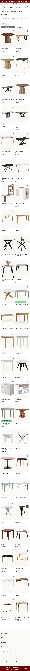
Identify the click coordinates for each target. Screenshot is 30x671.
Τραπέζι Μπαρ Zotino (19, 203)
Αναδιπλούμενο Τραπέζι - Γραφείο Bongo (6, 449)
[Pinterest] (23, 661)
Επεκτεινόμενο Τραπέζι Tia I (21, 352)
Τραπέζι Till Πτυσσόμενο (20, 497)
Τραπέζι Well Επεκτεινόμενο (7, 328)
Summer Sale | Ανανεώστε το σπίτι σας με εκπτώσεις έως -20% (15, 1)
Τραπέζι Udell (18, 279)
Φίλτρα (7, 27)
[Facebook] (6, 661)
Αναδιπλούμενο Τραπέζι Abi (7, 203)
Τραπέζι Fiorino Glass (5, 151)
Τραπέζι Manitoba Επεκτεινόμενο (19, 125)
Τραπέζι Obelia (18, 593)
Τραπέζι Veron (4, 497)
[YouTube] (17, 661)
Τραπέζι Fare (18, 376)
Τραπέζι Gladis (4, 568)
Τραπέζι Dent (18, 423)
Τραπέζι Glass (4, 304)
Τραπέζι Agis (18, 448)
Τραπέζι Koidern (4, 74)
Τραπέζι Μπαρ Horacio (5, 617)
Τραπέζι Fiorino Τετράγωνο (21, 73)
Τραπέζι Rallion (4, 544)
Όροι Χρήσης (9, 667)
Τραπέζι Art (17, 473)
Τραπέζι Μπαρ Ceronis (5, 399)
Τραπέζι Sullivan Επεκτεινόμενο (7, 178)
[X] (13, 661)
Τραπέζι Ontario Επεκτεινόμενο (7, 124)
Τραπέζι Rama (18, 48)
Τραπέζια (19, 11)
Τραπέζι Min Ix (4, 352)
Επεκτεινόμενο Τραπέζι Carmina (7, 279)
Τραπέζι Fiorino (18, 178)
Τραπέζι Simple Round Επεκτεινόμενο (5, 424)
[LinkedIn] (20, 661)
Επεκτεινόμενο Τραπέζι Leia (21, 254)
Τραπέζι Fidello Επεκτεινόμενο (21, 229)
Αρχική (2, 11)
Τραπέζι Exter (18, 544)
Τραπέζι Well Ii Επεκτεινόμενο (21, 328)
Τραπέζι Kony (4, 229)
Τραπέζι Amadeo (4, 473)
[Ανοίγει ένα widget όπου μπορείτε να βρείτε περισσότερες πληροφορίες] (24, 668)
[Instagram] (10, 661)
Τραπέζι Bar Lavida (19, 568)
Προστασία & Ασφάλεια (18, 667)
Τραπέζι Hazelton (5, 48)
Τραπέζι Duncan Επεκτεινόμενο (7, 99)
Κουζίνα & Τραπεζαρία (10, 11)
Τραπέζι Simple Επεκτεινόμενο (21, 304)
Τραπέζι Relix (18, 521)
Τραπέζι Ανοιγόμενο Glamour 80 (22, 617)
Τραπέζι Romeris (19, 399)
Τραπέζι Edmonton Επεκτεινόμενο (19, 152)
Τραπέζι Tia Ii (3, 376)
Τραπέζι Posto (4, 521)
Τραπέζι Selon (4, 594)
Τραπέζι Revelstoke (19, 99)
